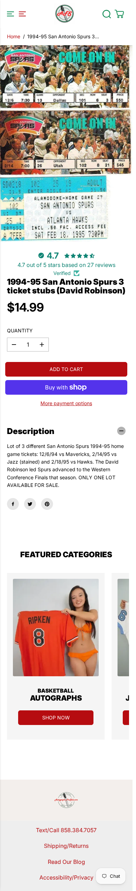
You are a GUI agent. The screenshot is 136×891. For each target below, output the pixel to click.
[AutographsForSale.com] (64, 13)
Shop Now (56, 717)
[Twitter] (30, 504)
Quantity (20, 330)
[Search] (106, 14)
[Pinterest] (47, 504)
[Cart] (119, 14)
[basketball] (56, 627)
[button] (15, 14)
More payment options (66, 403)
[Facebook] (13, 504)
